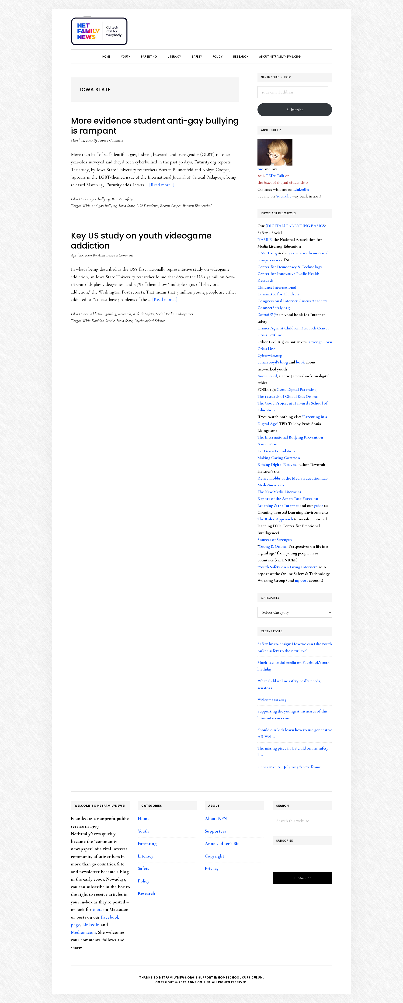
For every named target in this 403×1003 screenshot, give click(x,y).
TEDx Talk (275, 175)
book (300, 362)
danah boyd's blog (272, 362)
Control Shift (267, 314)
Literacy (145, 856)
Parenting (147, 843)
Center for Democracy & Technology (289, 266)
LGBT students (147, 205)
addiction (97, 313)
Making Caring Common (278, 457)
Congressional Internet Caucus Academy (292, 300)
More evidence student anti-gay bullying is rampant (155, 126)
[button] (327, 28)
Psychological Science (149, 320)
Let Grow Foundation (276, 450)
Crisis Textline (269, 334)
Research (124, 313)
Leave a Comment (119, 255)
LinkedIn (301, 189)
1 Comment (115, 140)
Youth (143, 831)
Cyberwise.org (269, 355)
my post (301, 580)
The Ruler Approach (275, 519)
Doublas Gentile (103, 320)
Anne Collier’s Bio (222, 843)
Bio (260, 168)
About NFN (216, 818)
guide (318, 505)
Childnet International (276, 287)
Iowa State (127, 205)
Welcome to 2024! (272, 699)
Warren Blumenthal (197, 205)
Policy (143, 881)
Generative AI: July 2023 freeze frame (289, 766)
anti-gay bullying (104, 205)
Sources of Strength (274, 539)
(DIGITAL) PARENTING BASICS (295, 225)
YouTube (283, 196)
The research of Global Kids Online (287, 396)
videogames (184, 313)
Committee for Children (278, 294)
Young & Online (273, 546)
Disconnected (267, 375)
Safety (143, 868)
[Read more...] (161, 185)
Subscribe (294, 109)
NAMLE (264, 239)
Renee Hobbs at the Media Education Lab (292, 478)
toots (97, 909)
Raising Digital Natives (276, 464)
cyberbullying (100, 198)
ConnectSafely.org (273, 307)
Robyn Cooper (170, 205)
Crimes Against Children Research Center (293, 328)
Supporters (215, 831)
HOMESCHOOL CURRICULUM (240, 977)
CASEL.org (267, 253)
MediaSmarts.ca (270, 485)
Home (143, 818)
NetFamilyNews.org (100, 32)
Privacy (212, 868)
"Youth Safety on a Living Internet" (287, 566)
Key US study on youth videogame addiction (141, 241)
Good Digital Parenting (296, 389)
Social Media (165, 313)
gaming (110, 313)
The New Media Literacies (279, 491)
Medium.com (83, 932)
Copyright (214, 856)
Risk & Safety (122, 198)
